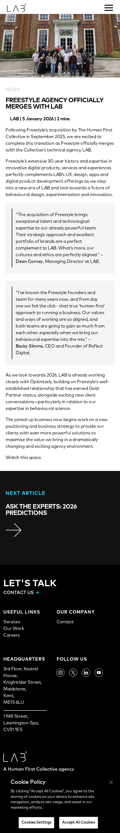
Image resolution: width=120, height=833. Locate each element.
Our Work (13, 628)
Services (11, 622)
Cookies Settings (36, 822)
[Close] (111, 782)
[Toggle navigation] (109, 5)
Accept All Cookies (78, 822)
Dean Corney (29, 261)
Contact (65, 622)
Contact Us (18, 592)
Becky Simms (29, 346)
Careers (11, 635)
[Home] (21, 7)
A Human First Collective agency (38, 769)
